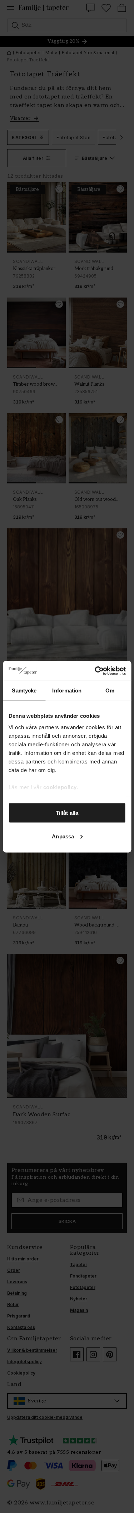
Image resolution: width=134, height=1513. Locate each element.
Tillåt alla (67, 813)
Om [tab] (109, 690)
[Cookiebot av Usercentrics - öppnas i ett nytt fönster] (95, 670)
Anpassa (63, 836)
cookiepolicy (59, 787)
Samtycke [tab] (24, 690)
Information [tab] (66, 690)
